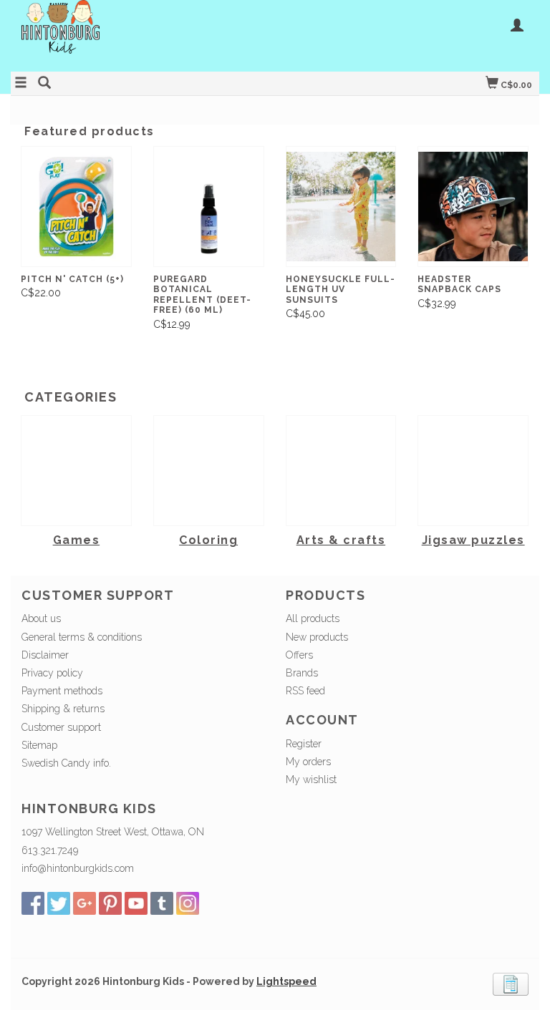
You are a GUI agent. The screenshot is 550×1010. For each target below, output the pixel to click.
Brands (302, 673)
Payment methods (61, 690)
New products (317, 637)
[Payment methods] (511, 983)
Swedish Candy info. (66, 763)
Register (304, 743)
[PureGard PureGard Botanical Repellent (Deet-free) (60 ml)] (209, 206)
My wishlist (311, 779)
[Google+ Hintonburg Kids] (84, 903)
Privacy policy (52, 673)
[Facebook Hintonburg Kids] (32, 903)
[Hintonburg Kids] (142, 34)
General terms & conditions (81, 637)
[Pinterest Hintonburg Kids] (110, 903)
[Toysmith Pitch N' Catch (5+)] (76, 206)
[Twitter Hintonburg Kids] (58, 903)
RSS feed (305, 690)
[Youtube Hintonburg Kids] (136, 903)
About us (41, 618)
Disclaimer (45, 655)
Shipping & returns (63, 708)
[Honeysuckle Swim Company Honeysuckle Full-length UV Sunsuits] (341, 206)
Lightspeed (286, 981)
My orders (308, 761)
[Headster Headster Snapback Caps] (473, 206)
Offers (299, 655)
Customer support (61, 727)
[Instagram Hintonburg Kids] (187, 903)
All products (312, 618)
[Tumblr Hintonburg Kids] (161, 903)
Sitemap (39, 745)
